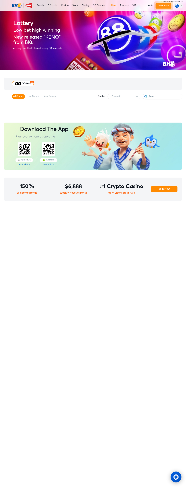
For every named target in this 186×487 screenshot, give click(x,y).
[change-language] (178, 5)
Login (150, 5)
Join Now (163, 5)
